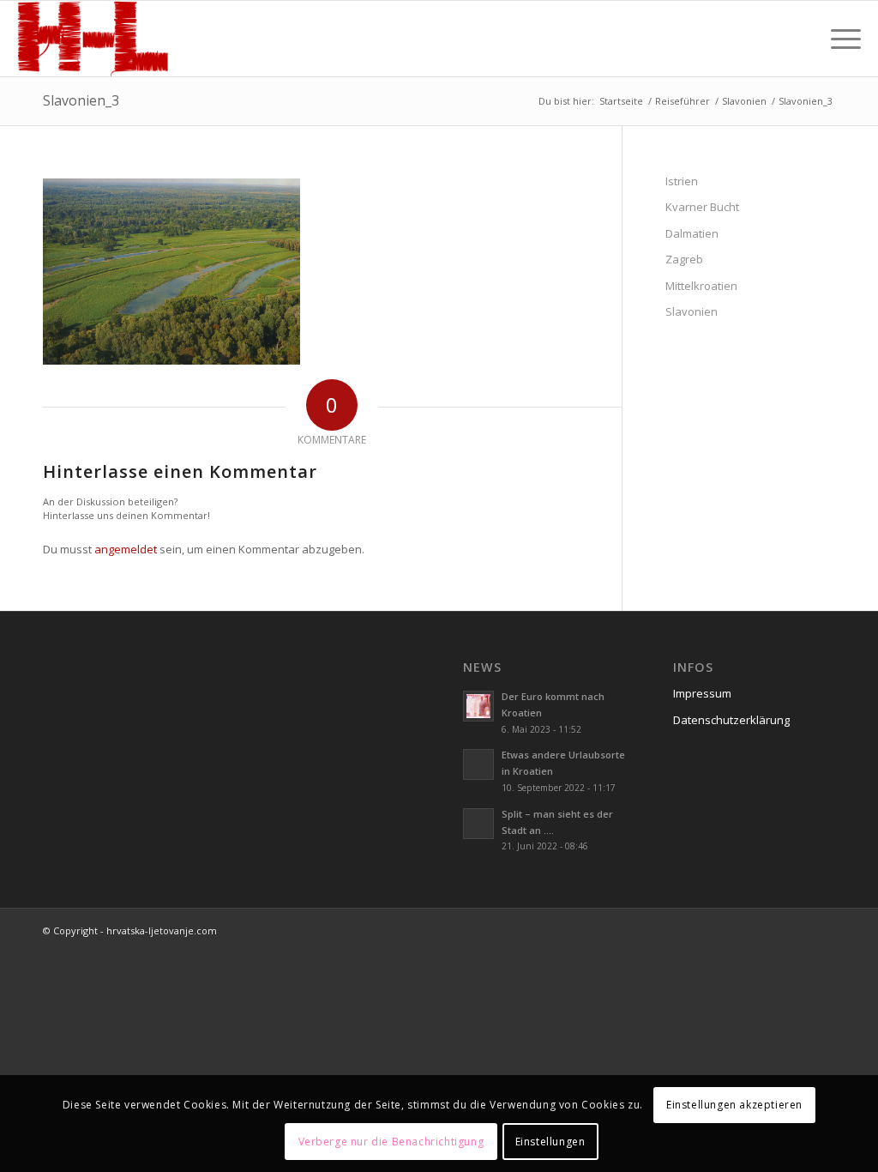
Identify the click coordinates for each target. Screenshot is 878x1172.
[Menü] (840, 38)
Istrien (681, 181)
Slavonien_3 (81, 100)
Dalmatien (692, 233)
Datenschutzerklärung (731, 720)
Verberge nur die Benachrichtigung (391, 1141)
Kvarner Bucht (702, 206)
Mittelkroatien (701, 285)
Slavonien (691, 311)
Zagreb (684, 259)
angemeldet (125, 549)
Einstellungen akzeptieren (734, 1104)
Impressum (702, 693)
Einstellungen (550, 1141)
